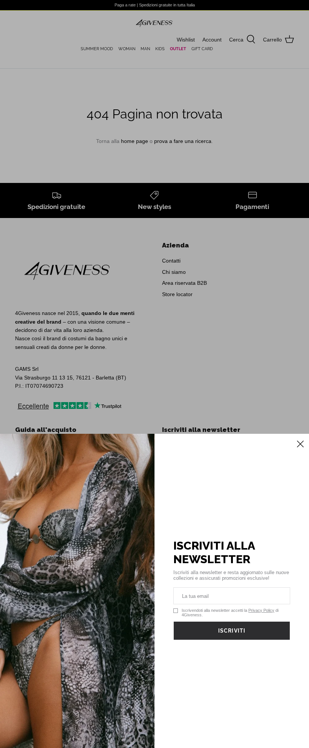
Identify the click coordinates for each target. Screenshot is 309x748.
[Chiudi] (299, 443)
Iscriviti (231, 631)
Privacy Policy (261, 610)
